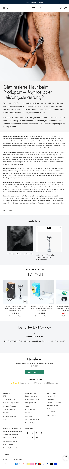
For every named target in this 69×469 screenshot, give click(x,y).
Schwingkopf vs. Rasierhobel (12, 431)
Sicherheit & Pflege (9, 409)
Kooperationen (51, 412)
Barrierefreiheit (30, 423)
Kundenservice (51, 396)
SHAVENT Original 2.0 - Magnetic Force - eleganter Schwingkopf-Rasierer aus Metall (15, 308)
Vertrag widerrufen (31, 403)
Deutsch (6, 454)
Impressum (28, 416)
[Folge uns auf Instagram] (32, 433)
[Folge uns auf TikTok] (27, 437)
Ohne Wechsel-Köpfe (10, 438)
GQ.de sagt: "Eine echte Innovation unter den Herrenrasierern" (45, 257)
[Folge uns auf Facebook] (27, 433)
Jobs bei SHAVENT (53, 415)
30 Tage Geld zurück (10, 399)
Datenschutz (29, 413)
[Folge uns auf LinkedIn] (32, 437)
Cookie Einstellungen (32, 419)
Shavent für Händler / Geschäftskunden (54, 404)
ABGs (27, 406)
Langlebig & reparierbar (10, 448)
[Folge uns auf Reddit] (36, 437)
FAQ (4, 396)
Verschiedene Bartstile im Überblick (20, 253)
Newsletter (50, 399)
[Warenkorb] (65, 8)
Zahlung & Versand (31, 396)
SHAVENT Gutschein (9, 416)
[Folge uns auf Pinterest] (36, 433)
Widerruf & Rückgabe (32, 399)
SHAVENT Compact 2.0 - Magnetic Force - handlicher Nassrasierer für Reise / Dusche (41, 308)
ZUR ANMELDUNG (34, 372)
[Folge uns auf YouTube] (41, 433)
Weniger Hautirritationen (11, 434)
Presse (49, 408)
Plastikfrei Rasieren (9, 444)
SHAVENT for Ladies (9, 406)
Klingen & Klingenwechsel (11, 403)
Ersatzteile (6, 413)
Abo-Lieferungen (30, 409)
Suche (5, 419)
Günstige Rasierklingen (10, 441)
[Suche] (7, 8)
